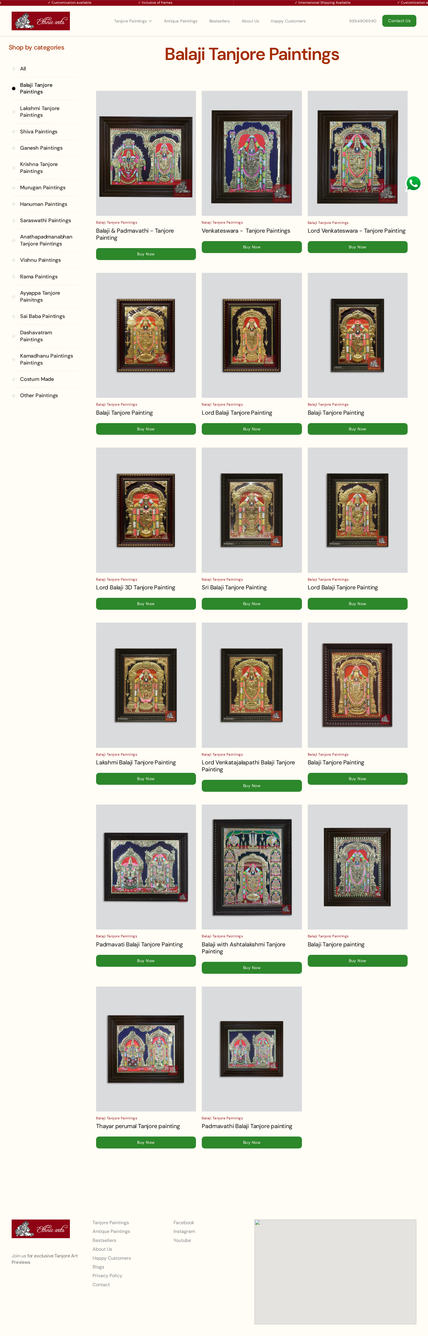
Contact (101, 1285)
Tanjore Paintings (130, 21)
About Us (250, 21)
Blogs (98, 1267)
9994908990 (362, 21)
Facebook (184, 1223)
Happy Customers (288, 21)
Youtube (182, 1240)
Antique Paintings (180, 21)
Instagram (184, 1232)
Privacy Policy (107, 1276)
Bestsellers (219, 21)
